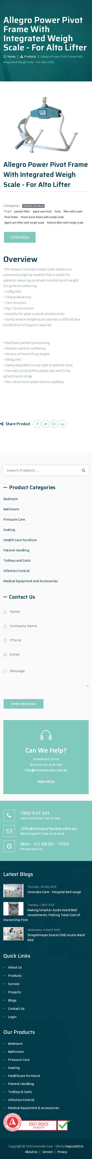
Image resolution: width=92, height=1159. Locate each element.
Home (10, 56)
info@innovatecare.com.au (46, 770)
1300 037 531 (35, 813)
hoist (58, 211)
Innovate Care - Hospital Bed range (54, 892)
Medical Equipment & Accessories (33, 1108)
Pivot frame (11, 217)
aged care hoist (42, 211)
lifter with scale (73, 211)
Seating (9, 530)
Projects (14, 992)
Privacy (62, 1152)
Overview (20, 237)
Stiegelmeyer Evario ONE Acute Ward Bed (56, 937)
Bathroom (11, 509)
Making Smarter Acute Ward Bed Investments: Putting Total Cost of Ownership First (41, 915)
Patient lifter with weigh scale (65, 222)
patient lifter (22, 211)
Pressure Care (14, 519)
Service (13, 984)
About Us (15, 967)
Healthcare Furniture (24, 1076)
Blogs (12, 1000)
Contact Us (16, 1008)
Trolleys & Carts (20, 1092)
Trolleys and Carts (17, 560)
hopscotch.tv (74, 1146)
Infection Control (16, 571)
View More (46, 781)
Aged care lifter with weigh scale (24, 222)
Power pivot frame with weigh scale (42, 217)
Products (29, 56)
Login (12, 1017)
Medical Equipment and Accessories (30, 581)
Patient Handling (33, 206)
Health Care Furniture (20, 540)
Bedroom (10, 499)
